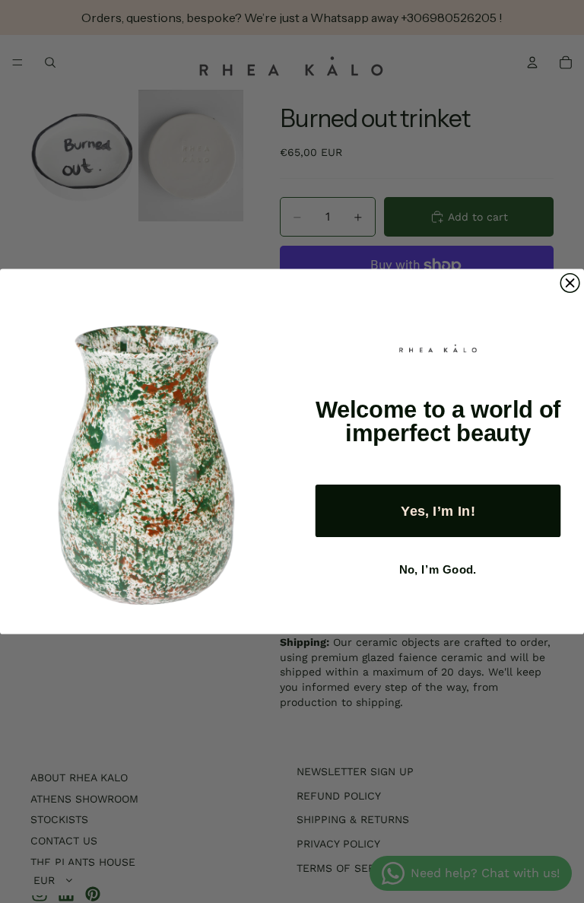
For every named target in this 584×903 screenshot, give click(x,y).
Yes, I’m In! (438, 511)
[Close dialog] (569, 283)
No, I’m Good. (437, 569)
